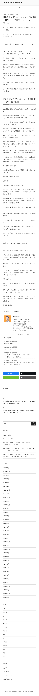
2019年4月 (6, 571)
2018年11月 (6, 590)
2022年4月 (6, 486)
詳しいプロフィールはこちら (21, 334)
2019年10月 (6, 549)
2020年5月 (6, 523)
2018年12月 (6, 586)
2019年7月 (6, 560)
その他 (5, 612)
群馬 (4, 653)
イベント (5, 616)
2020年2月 (6, 534)
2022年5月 (6, 482)
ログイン (5, 668)
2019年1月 (6, 582)
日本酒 (5, 642)
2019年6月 (6, 564)
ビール (5, 627)
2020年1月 (6, 538)
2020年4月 (6, 527)
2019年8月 (6, 556)
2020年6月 (6, 519)
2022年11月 (6, 475)
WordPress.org (7, 679)
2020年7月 (6, 516)
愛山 (4, 638)
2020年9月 (6, 508)
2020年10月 (6, 505)
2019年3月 (6, 575)
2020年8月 (6, 512)
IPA (4, 608)
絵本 (4, 649)
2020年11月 (6, 501)
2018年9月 (6, 597)
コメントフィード (8, 675)
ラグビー (5, 631)
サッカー (5, 619)
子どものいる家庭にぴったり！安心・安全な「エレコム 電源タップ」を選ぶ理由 (19, 356)
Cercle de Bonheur (12, 2)
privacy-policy (9, 343)
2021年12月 (6, 490)
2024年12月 (6, 471)
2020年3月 (6, 531)
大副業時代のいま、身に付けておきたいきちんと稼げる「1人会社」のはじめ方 (19, 363)
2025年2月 (6, 468)
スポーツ (5, 623)
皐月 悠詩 (15, 14)
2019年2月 (6, 579)
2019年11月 (6, 545)
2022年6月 (6, 479)
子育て (5, 634)
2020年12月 (6, 497)
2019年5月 (6, 568)
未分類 (15, 341)
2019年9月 (6, 553)
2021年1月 (6, 494)
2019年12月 (6, 542)
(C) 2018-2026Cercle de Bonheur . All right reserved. (18, 691)
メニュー (20, 8)
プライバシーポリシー (11, 349)
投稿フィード (7, 671)
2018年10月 (6, 593)
